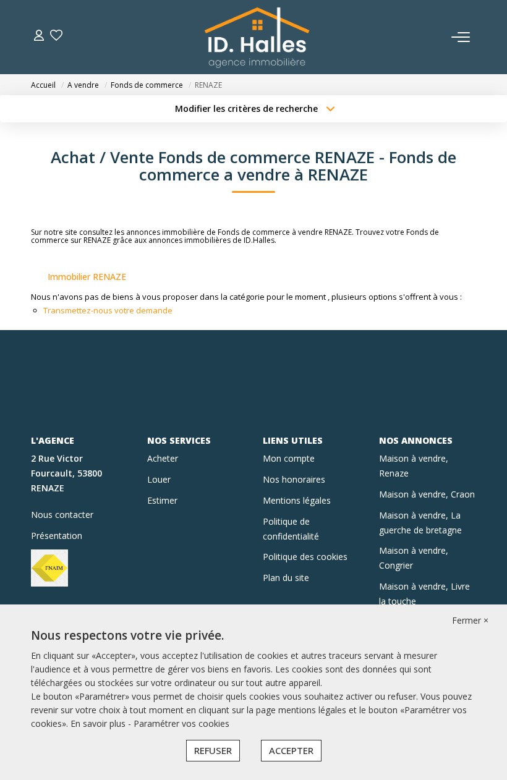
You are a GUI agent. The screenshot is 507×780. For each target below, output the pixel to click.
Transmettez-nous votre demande (108, 310)
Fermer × (470, 620)
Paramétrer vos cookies (181, 723)
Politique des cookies (305, 556)
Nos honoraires (294, 479)
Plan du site (286, 577)
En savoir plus (99, 723)
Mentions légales (297, 500)
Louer (159, 479)
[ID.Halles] (256, 37)
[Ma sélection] (56, 36)
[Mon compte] (39, 36)
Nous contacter (62, 514)
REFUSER (213, 750)
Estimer (162, 500)
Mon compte (289, 458)
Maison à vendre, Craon (427, 494)
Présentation (56, 535)
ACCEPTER (291, 750)
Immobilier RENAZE (87, 276)
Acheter (162, 458)
